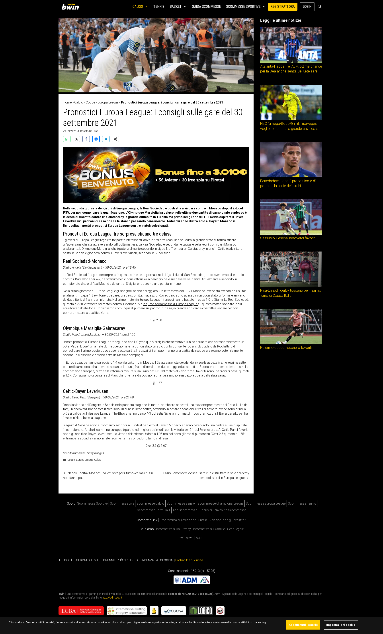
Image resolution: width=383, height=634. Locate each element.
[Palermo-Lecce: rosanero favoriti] (291, 343)
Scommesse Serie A (181, 503)
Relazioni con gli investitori (227, 520)
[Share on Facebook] (86, 139)
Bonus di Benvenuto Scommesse (222, 510)
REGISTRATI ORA (283, 6)
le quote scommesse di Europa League (170, 304)
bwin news (186, 538)
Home (67, 102)
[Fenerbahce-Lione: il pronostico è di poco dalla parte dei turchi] (291, 176)
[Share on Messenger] (96, 139)
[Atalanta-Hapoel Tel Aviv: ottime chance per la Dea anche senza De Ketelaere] (291, 61)
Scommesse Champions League (220, 503)
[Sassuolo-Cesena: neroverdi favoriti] (291, 233)
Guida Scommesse (206, 6)
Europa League (108, 102)
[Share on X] (76, 139)
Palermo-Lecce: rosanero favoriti (286, 347)
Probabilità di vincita (189, 560)
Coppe (90, 102)
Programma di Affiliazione (178, 520)
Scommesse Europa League (265, 503)
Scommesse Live (122, 503)
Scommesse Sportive (243, 6)
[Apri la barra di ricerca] (319, 6)
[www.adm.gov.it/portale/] (192, 583)
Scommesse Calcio (150, 503)
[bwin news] (71, 6)
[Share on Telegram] (105, 139)
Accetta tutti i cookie (303, 624)
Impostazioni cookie (340, 624)
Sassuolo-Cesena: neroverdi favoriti (287, 238)
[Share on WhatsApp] (66, 139)
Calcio (138, 6)
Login (307, 6)
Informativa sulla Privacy (173, 529)
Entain (202, 520)
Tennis (158, 6)
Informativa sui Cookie (209, 529)
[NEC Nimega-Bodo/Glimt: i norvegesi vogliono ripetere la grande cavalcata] (291, 119)
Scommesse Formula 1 (153, 510)
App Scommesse (185, 510)
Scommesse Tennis (302, 503)
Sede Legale (235, 529)
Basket (176, 6)
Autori (200, 538)
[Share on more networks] (115, 139)
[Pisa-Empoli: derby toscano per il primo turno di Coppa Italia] (291, 286)
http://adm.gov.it (112, 597)
